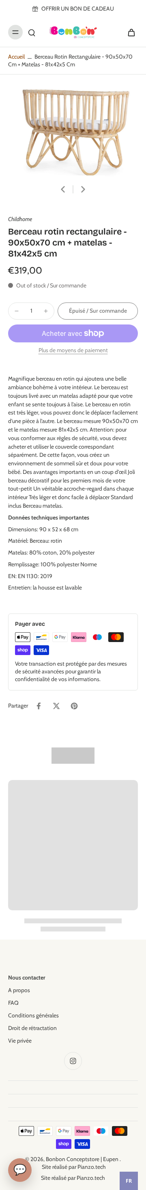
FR (129, 1180)
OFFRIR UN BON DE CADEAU (77, 8)
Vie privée (20, 1040)
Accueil (16, 56)
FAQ (13, 1002)
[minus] (17, 311)
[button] (98, 311)
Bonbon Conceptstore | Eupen (83, 1159)
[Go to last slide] (63, 189)
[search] (32, 32)
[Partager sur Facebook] (38, 706)
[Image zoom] (73, 128)
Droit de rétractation (32, 1028)
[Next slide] (83, 189)
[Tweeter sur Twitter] (56, 706)
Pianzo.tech (91, 1167)
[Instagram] (73, 1061)
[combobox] (129, 1181)
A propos (19, 990)
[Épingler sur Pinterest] (74, 706)
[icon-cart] (129, 32)
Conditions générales (33, 1015)
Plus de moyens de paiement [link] (73, 350)
